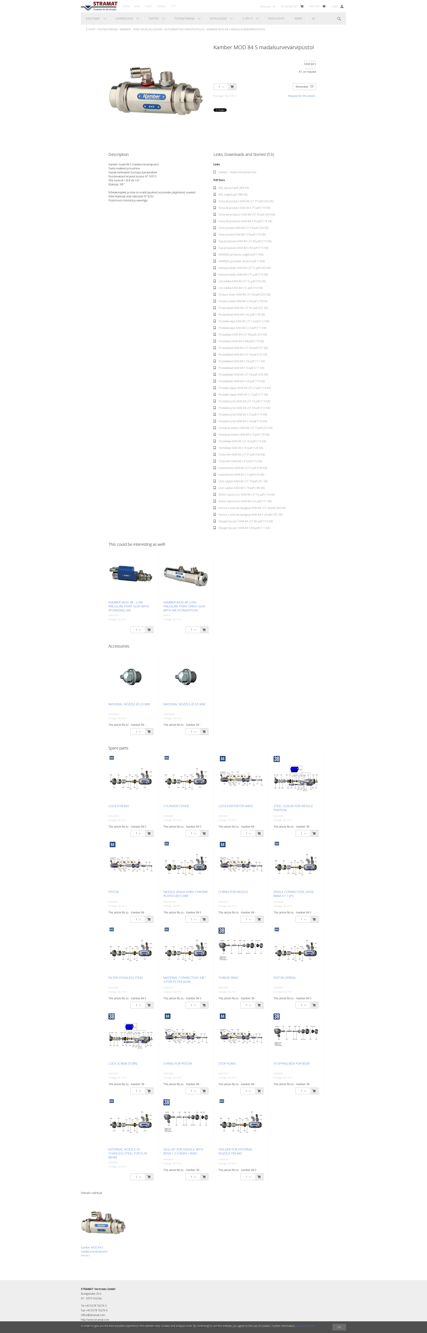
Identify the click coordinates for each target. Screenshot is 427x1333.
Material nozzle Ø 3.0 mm (184, 704)
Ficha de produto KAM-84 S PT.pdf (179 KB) (245, 208)
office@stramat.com (93, 1315)
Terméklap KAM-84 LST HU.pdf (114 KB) (242, 441)
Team (148, 6)
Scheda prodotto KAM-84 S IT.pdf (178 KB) (244, 434)
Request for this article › (302, 96)
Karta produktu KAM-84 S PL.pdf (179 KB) (243, 274)
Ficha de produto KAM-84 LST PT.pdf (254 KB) (246, 201)
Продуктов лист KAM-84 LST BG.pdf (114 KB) (246, 521)
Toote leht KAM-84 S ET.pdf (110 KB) (240, 461)
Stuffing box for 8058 (292, 1063)
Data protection (305, 1326)
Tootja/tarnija (107, 29)
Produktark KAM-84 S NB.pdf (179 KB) (241, 341)
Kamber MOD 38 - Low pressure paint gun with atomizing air (128, 606)
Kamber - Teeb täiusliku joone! (141, 29)
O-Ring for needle (233, 892)
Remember (302, 87)
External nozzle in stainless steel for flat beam (127, 1153)
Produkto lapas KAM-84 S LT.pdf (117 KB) (243, 394)
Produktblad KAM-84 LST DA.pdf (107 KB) (243, 348)
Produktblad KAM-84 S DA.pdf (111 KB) (242, 361)
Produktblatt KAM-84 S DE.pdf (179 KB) (242, 381)
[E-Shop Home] (99, 6)
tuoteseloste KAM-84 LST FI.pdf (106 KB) (243, 468)
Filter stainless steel (125, 977)
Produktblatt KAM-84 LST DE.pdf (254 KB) (243, 374)
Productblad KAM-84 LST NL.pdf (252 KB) (243, 308)
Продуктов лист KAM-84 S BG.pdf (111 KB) (244, 528)
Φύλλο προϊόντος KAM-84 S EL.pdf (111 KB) (245, 501)
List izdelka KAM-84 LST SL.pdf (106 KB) (242, 281)
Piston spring (285, 977)
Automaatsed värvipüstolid (184, 29)
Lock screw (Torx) (122, 1063)
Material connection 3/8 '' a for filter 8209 (184, 979)
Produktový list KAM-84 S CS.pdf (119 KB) (243, 414)
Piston (113, 892)
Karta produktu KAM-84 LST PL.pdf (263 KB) (245, 268)
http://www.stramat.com (95, 1319)
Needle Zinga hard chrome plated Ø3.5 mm (185, 894)
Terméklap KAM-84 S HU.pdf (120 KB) (241, 448)
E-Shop (90, 29)
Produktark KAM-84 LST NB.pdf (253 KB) (243, 334)
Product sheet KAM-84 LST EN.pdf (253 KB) (245, 294)
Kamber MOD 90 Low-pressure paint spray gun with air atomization (184, 606)
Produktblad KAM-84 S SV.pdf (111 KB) (241, 368)
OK (339, 1327)
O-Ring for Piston (177, 1063)
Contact (161, 6)
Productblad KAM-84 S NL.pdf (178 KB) (242, 314)
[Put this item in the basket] (232, 87)
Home (126, 6)
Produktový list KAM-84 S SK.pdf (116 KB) (243, 421)
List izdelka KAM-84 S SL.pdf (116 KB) (241, 288)
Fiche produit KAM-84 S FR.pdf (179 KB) (242, 234)
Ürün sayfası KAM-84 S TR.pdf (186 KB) (242, 488)
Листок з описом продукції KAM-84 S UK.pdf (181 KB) (251, 514)
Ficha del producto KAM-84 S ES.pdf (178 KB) (245, 221)
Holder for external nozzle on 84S (236, 1151)
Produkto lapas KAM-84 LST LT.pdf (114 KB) (245, 388)
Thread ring (228, 977)
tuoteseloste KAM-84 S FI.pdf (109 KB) (241, 474)
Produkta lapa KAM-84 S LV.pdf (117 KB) (243, 328)
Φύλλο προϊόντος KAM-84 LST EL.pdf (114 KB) (247, 494)
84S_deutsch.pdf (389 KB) (234, 188)
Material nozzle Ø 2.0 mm (129, 704)
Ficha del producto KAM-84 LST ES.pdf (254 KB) (247, 214)
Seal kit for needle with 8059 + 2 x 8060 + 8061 (183, 1151)
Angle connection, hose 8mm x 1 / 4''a (294, 894)
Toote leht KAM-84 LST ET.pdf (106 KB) (242, 454)
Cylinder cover (176, 806)
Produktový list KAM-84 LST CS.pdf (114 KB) (244, 401)
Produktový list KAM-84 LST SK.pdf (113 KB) (244, 408)
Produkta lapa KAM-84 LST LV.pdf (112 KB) (244, 321)
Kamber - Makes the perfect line (237, 172)
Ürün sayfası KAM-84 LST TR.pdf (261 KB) (243, 481)
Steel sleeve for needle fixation (293, 808)
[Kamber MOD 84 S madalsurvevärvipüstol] (103, 1222)
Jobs (137, 6)
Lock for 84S (118, 806)
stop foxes (227, 1063)
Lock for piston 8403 (236, 806)
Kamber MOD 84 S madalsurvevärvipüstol (236, 29)
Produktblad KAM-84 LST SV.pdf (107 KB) (243, 354)
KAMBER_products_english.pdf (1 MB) (241, 254)
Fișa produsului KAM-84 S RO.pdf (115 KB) (244, 248)
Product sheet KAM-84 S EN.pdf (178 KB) (243, 301)
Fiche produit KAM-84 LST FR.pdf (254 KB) (244, 228)
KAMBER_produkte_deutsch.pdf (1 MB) (242, 261)
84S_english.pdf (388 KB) (233, 194)
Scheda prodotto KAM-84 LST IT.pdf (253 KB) (246, 428)
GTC (173, 6)
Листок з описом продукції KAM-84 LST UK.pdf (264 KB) (252, 508)
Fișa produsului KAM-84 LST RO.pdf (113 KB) (245, 241)
